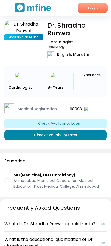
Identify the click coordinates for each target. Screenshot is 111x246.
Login (93, 8)
